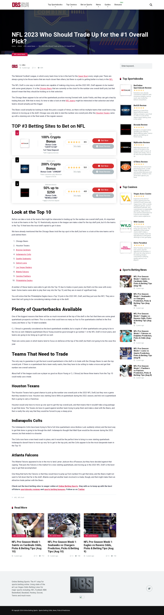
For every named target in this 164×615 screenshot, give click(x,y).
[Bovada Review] (25, 197)
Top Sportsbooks (55, 4)
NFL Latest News (29, 46)
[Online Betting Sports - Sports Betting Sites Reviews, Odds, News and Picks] (20, 4)
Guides (108, 4)
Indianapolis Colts (23, 254)
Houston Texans (103, 113)
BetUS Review (140, 105)
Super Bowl (83, 76)
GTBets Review (141, 162)
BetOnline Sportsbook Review (142, 86)
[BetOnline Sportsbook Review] (25, 148)
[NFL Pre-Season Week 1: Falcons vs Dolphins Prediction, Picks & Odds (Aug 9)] (126, 341)
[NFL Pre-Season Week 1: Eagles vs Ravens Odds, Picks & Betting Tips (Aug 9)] (100, 525)
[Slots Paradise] (126, 253)
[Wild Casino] (126, 232)
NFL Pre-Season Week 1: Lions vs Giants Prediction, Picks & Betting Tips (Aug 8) (143, 353)
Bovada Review (140, 125)
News (98, 4)
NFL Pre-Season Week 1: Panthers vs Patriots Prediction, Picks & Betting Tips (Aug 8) (143, 370)
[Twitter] (149, 589)
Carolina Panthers (23, 276)
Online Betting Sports (68, 486)
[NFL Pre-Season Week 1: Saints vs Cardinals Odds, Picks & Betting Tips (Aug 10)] (28, 525)
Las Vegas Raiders (24, 267)
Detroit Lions (21, 263)
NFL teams (70, 101)
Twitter (81, 489)
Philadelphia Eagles (24, 280)
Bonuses (118, 4)
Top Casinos (71, 4)
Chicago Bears (46, 88)
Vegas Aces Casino (142, 194)
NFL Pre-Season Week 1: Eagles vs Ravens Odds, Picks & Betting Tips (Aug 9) (98, 546)
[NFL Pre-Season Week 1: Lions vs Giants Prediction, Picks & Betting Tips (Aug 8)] (126, 359)
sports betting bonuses (54, 489)
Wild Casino (139, 222)
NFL (111, 79)
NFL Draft (21, 497)
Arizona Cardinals (23, 250)
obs (23, 65)
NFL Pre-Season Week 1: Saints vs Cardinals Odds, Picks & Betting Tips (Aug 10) (27, 546)
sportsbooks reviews (30, 489)
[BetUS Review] (25, 173)
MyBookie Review (142, 142)
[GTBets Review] (126, 172)
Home (14, 46)
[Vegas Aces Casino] (126, 204)
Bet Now (104, 140)
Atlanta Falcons (22, 272)
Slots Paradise (140, 243)
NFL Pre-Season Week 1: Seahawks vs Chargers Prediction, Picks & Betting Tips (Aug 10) (63, 546)
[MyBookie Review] (126, 153)
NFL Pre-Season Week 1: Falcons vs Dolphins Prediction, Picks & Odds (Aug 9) (143, 336)
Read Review (104, 146)
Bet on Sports (86, 4)
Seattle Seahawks (23, 259)
